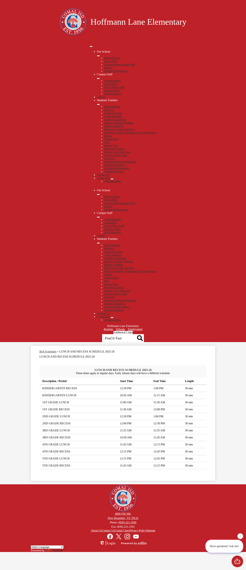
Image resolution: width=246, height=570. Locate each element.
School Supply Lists (115, 155)
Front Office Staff (114, 87)
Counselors (110, 84)
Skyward (109, 158)
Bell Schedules (47, 351)
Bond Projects (112, 58)
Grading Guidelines (115, 119)
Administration (112, 181)
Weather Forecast (114, 171)
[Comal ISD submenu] (112, 178)
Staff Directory (112, 93)
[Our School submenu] (98, 55)
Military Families (113, 126)
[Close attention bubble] (240, 536)
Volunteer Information (116, 168)
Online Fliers (111, 139)
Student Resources (114, 165)
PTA (106, 142)
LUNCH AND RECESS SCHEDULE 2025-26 (123, 369)
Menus (108, 135)
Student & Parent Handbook (120, 161)
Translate (57, 550)
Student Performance (116, 71)
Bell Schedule (112, 106)
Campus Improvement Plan (119, 64)
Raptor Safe (111, 145)
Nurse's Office (112, 90)
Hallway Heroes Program (118, 122)
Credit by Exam (113, 113)
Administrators (112, 80)
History (108, 67)
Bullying (109, 109)
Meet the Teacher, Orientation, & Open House (130, 132)
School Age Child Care (117, 152)
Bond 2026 (110, 61)
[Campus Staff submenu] (98, 78)
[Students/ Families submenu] (98, 104)
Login (111, 543)
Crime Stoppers (113, 116)
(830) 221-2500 (127, 522)
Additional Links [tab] (123, 332)
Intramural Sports (114, 148)
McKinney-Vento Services (119, 129)
